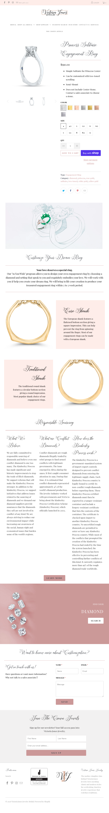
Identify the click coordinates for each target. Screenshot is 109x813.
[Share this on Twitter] (63, 190)
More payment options (90, 161)
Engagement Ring (73, 174)
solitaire (64, 181)
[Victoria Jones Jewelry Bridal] (54, 13)
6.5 (97, 126)
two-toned (72, 181)
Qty (62, 140)
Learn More (54, 578)
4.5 (70, 126)
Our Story (73, 25)
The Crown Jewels (54, 31)
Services (95, 25)
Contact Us (84, 25)
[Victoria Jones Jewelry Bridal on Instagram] (13, 3)
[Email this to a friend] (85, 190)
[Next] (55, 66)
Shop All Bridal (25, 25)
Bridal (13, 25)
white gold (83, 181)
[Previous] (8, 66)
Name (59, 665)
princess (81, 178)
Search (96, 620)
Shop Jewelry (42, 25)
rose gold (90, 178)
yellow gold (93, 181)
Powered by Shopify (42, 801)
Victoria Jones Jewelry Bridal (22, 801)
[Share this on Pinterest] (78, 190)
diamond (73, 178)
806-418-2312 (23, 3)
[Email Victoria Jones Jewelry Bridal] (17, 3)
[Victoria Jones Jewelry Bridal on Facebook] (4, 3)
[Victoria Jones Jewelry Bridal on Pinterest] (8, 3)
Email (84, 665)
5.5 (83, 126)
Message (60, 678)
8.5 (83, 132)
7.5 (70, 132)
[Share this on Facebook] (71, 190)
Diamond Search (60, 25)
